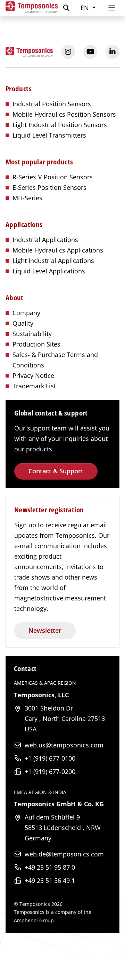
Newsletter (44, 630)
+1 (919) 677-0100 (50, 758)
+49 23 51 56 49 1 (50, 880)
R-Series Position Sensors (52, 177)
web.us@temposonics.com (64, 745)
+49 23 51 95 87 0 (50, 867)
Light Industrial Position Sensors (59, 125)
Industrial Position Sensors (51, 104)
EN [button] (86, 7)
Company (26, 313)
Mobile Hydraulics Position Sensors (64, 114)
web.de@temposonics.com (64, 854)
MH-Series (27, 198)
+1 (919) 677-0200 (50, 771)
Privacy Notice (33, 375)
